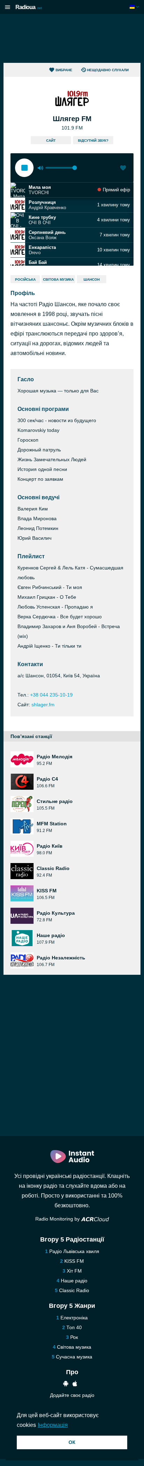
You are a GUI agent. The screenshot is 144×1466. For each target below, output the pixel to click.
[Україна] (135, 7)
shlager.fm (43, 704)
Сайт (51, 140)
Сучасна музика (74, 1357)
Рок (74, 1337)
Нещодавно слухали (108, 70)
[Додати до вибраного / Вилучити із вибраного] (123, 169)
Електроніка (74, 1317)
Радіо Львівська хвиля (74, 1251)
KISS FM (74, 1261)
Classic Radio (74, 1290)
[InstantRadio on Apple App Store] (75, 1384)
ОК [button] (72, 1442)
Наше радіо (74, 1280)
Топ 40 (74, 1327)
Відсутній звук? (93, 140)
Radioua (28, 7)
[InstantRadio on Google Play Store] (66, 1384)
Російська (25, 279)
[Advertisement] (72, 38)
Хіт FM (74, 1271)
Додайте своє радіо (72, 1395)
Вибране (64, 70)
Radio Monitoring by (58, 1219)
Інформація (53, 1425)
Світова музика (58, 279)
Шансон (92, 279)
